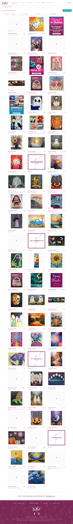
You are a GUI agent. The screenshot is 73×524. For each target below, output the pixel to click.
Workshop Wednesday (12, 389)
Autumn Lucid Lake (11, 74)
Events (22, 2)
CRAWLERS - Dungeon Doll (52, 192)
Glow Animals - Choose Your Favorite (54, 310)
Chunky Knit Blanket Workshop (13, 34)
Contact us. (50, 496)
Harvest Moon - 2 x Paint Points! (53, 172)
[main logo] (5, 1)
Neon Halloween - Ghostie (12, 271)
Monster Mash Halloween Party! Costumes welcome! (55, 468)
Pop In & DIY (37, 2)
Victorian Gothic (11, 133)
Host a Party (28, 2)
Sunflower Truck (31, 231)
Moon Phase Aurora (51, 389)
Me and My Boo (30, 409)
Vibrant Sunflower (51, 271)
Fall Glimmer (50, 231)
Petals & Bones (10, 310)
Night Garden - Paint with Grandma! (54, 251)
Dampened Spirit (11, 231)
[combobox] (16, 14)
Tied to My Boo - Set (31, 310)
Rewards (69, 2)
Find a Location (18, 503)
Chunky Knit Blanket (31, 448)
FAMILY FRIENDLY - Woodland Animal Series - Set (36, 133)
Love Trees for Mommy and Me (13, 172)
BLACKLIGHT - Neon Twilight (13, 428)
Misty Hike (29, 212)
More (42, 2)
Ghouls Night (50, 113)
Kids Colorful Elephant (11, 369)
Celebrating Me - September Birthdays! (15, 251)
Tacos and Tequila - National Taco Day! (14, 468)
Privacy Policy (31, 517)
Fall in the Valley (30, 330)
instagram (39, 514)
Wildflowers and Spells (32, 192)
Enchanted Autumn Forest (52, 133)
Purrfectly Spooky (31, 428)
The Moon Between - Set (32, 468)
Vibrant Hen (30, 34)
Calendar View (67, 10)
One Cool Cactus (51, 54)
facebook (34, 514)
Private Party (34, 503)
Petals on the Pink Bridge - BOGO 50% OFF (15, 192)
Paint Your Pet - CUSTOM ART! (33, 54)
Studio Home (15, 2)
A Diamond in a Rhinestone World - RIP (54, 74)
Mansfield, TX (5, 6)
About (46, 503)
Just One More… (10, 212)
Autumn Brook (50, 369)
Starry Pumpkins (11, 448)
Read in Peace (50, 428)
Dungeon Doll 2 (30, 389)
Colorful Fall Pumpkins (31, 271)
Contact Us (43, 517)
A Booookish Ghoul (31, 113)
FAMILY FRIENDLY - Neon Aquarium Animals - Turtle (15, 409)
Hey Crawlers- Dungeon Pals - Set (14, 54)
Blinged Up (50, 409)
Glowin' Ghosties (11, 330)
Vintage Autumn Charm (52, 330)
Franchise (49, 2)
